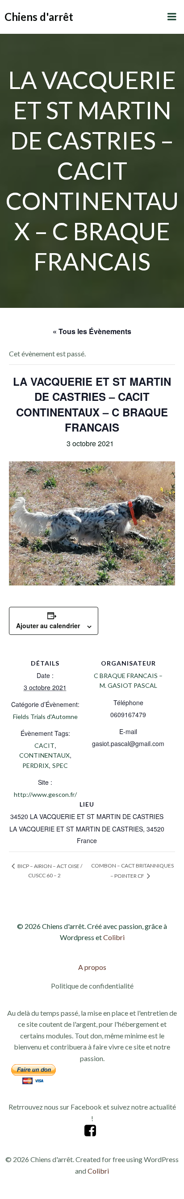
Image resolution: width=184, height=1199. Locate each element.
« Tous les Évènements (92, 331)
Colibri (114, 937)
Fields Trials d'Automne (45, 716)
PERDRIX (35, 765)
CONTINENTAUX (44, 755)
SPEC (60, 765)
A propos (92, 967)
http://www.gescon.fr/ (45, 794)
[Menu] (172, 16)
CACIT (44, 745)
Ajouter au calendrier (48, 625)
